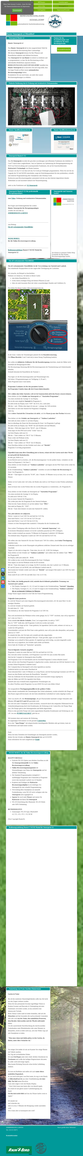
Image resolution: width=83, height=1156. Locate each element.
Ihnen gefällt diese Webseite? (66, 1127)
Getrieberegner (63, 2)
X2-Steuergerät (32, 185)
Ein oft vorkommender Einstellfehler (20, 227)
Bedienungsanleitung (15, 250)
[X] (3, 574)
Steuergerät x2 (63, 6)
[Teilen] (3, 586)
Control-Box (41, 721)
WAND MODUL (14, 238)
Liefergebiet (41, 10)
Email (37, 739)
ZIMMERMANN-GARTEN (18, 213)
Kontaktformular (12, 1135)
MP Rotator (41, 2)
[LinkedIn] (3, 578)
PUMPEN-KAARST (24, 713)
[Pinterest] (3, 582)
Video (13, 198)
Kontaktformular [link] (63, 49)
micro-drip (41, 6)
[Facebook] (3, 570)
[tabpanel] (28, 60)
